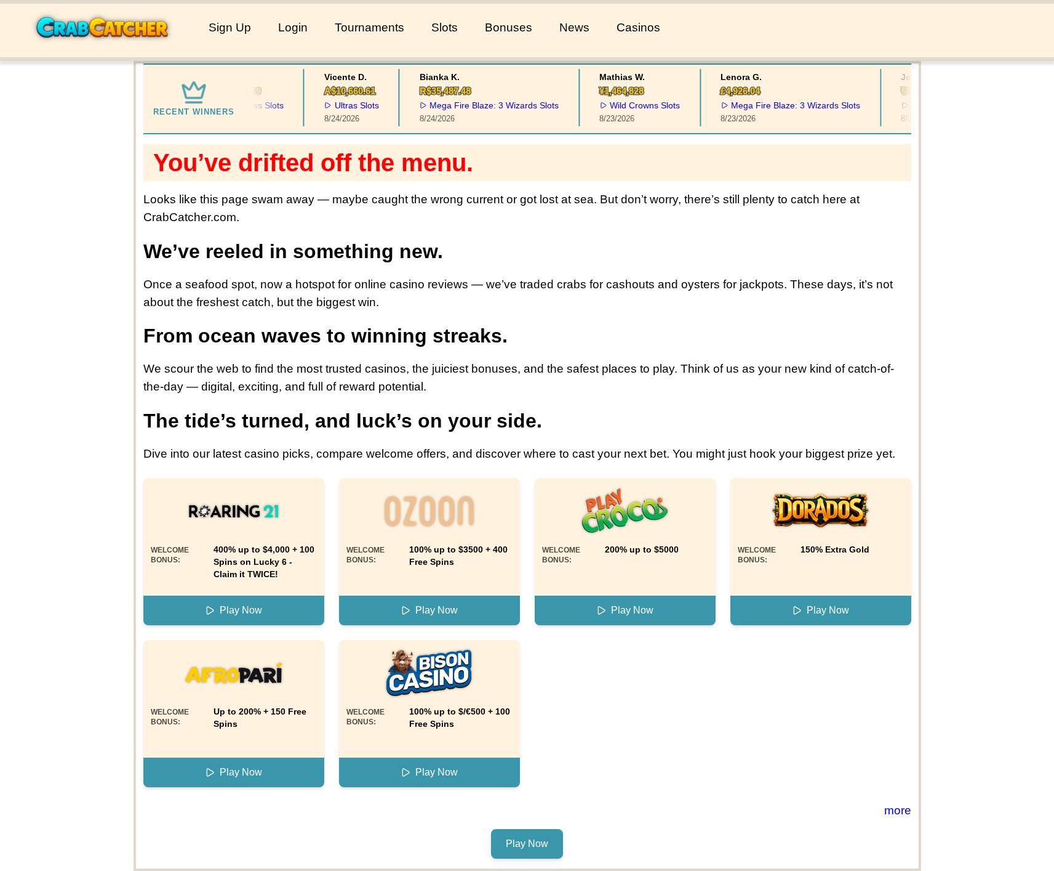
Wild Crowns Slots (638, 105)
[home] (102, 48)
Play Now (241, 610)
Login (293, 27)
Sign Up (230, 27)
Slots (444, 27)
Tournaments (369, 27)
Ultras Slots (349, 105)
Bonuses (508, 27)
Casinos (638, 27)
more (897, 810)
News (574, 27)
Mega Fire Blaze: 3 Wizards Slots (487, 105)
